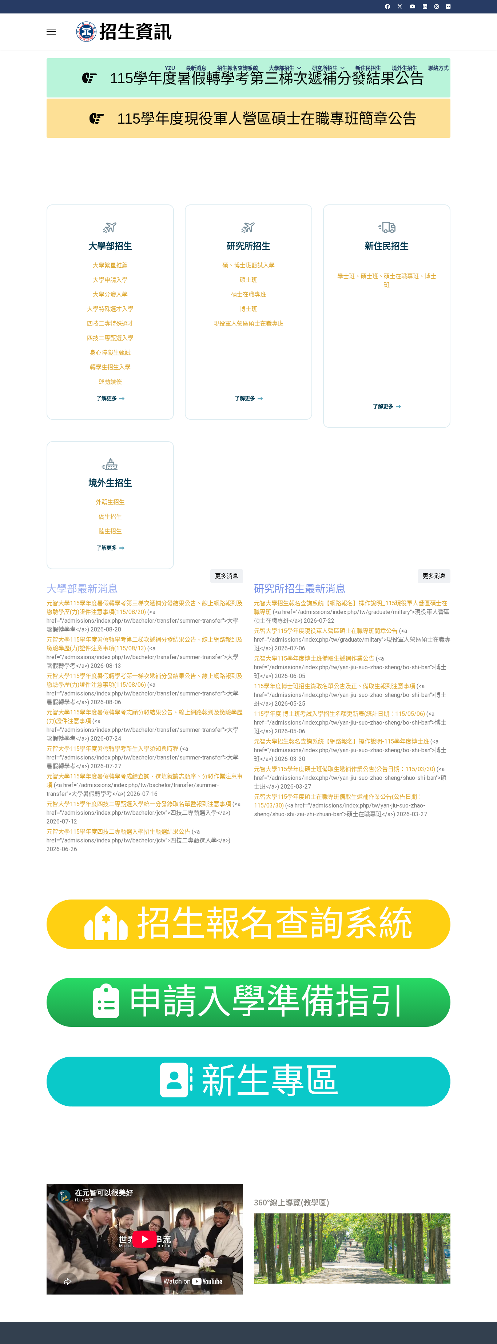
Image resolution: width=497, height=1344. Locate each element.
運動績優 (110, 381)
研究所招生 (325, 68)
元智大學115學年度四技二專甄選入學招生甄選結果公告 (118, 831)
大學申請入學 (110, 279)
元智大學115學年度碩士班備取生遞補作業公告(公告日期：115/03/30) (344, 769)
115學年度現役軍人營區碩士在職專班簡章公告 (265, 119)
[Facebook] (387, 6)
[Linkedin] (425, 6)
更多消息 (226, 576)
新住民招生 (368, 68)
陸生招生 (110, 531)
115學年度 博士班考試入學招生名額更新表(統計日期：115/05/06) (339, 713)
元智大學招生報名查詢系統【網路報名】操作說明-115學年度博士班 (341, 741)
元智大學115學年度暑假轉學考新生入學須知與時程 (113, 748)
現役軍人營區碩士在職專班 (248, 323)
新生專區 (265, 1081)
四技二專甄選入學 (110, 338)
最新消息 (196, 68)
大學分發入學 (110, 294)
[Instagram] (436, 6)
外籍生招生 (110, 502)
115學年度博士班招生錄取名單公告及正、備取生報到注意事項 (334, 686)
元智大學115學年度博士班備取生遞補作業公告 (314, 658)
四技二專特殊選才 (110, 323)
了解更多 (107, 398)
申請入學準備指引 (261, 1002)
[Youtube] (413, 6)
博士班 (248, 309)
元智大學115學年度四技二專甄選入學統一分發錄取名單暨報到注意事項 (139, 804)
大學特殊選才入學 (110, 309)
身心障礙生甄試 (110, 352)
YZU (170, 68)
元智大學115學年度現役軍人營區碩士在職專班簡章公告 (326, 630)
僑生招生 (110, 516)
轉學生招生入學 (110, 367)
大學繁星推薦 (110, 265)
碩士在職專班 (248, 294)
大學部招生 (281, 68)
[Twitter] (399, 6)
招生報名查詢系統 (237, 68)
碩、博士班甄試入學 (248, 265)
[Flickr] (448, 6)
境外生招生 (404, 68)
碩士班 (248, 279)
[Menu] (51, 31)
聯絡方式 (438, 68)
